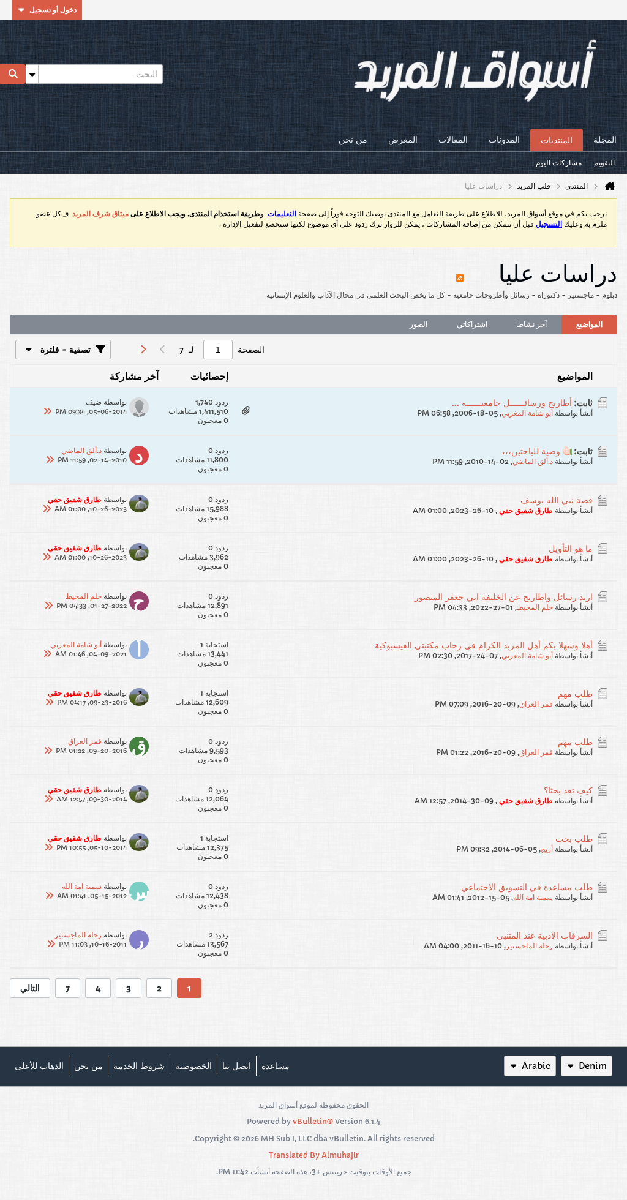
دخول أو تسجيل (53, 9)
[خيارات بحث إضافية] (32, 74)
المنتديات (557, 140)
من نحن (353, 139)
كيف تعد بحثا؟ (568, 790)
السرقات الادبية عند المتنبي (545, 935)
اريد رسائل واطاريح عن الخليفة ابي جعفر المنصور (504, 596)
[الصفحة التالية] (142, 349)
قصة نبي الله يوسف (556, 500)
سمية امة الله (533, 897)
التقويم (604, 162)
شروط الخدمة (139, 1065)
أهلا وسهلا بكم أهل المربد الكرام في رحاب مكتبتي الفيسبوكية (484, 645)
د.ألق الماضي (532, 461)
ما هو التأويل (571, 548)
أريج (547, 848)
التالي (30, 988)
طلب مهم (575, 693)
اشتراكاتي (472, 324)
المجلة (605, 139)
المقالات (453, 139)
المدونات (504, 139)
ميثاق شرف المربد (100, 213)
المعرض (403, 139)
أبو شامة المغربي (527, 413)
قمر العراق (536, 703)
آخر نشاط (532, 324)
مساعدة (275, 1065)
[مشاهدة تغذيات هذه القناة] (460, 272)
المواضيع (589, 324)
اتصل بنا (236, 1065)
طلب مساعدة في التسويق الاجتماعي (527, 887)
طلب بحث (574, 838)
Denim (593, 1065)
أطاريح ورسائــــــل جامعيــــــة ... (512, 402)
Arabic (536, 1065)
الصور (418, 324)
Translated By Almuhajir (314, 1155)
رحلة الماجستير (529, 945)
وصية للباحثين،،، (531, 451)
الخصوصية (193, 1065)
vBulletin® (313, 1121)
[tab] (589, 324)
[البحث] (13, 74)
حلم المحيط (535, 607)
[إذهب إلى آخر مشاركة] (48, 411)
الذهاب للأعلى (39, 1065)
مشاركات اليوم (559, 162)
